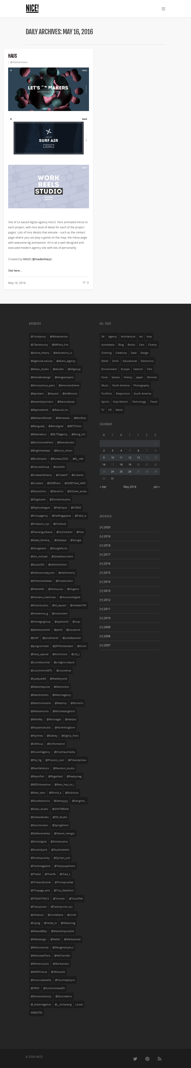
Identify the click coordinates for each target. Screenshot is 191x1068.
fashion (138, 369)
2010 (105, 618)
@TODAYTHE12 (40, 898)
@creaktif (62, 475)
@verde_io (50, 923)
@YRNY (35, 988)
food (104, 377)
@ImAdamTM (78, 605)
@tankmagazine (40, 866)
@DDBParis (54, 483)
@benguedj (37, 426)
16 (103, 464)
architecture (128, 336)
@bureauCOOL (60, 458)
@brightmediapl (40, 450)
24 (112, 471)
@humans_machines (43, 597)
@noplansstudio (41, 727)
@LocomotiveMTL (41, 670)
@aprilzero (37, 393)
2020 (105, 527)
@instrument (60, 613)
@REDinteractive (41, 784)
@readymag (74, 776)
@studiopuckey (40, 857)
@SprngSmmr (60, 825)
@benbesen (63, 418)
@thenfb (50, 874)
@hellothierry (66, 572)
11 (121, 457)
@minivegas (54, 719)
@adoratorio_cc (62, 352)
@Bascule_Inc (60, 409)
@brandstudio (65, 442)
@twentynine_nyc (62, 906)
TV (102, 409)
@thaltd (36, 874)
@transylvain (39, 906)
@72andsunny (39, 344)
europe (125, 369)
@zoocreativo (63, 996)
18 (121, 464)
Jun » (157, 487)
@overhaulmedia (64, 752)
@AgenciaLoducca (41, 361)
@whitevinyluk (40, 963)
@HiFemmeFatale (41, 581)
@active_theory (40, 352)
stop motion (120, 401)
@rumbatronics (40, 800)
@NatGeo (70, 719)
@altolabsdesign (41, 377)
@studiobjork (39, 849)
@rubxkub (71, 792)
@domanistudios (60, 499)
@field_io (80, 515)
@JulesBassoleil (71, 638)
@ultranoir (37, 914)
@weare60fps (39, 931)
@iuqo (76, 621)
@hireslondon (64, 581)
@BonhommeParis (42, 442)
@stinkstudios (59, 841)
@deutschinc (38, 491)
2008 (105, 636)
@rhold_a (55, 792)
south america (142, 393)
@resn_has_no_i (64, 784)
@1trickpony (38, 336)
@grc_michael (39, 556)
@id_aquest (59, 605)
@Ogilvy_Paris (69, 735)
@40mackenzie (59, 336)
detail (104, 361)
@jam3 (58, 629)
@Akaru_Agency (65, 361)
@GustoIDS (37, 564)
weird (119, 409)
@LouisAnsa (63, 670)
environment (109, 369)
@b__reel (78, 458)
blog (121, 344)
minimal (152, 377)
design (144, 352)
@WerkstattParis (40, 955)
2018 (105, 545)
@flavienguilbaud (41, 532)
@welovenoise (39, 947)
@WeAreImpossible (62, 931)
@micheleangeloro (64, 711)
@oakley (52, 735)
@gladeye (60, 540)
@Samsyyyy (61, 800)
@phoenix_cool (54, 760)
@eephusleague (40, 507)
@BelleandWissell (41, 418)
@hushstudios (39, 605)
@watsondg (68, 923)
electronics (147, 361)
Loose (79, 1004)
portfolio (106, 393)
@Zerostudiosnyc (41, 996)
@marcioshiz (61, 686)
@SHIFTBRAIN (60, 809)
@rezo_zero (38, 792)
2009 (105, 627)
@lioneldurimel (40, 662)
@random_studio (64, 768)
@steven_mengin (64, 833)
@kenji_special (39, 654)
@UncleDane (55, 914)
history (128, 377)
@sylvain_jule (62, 857)
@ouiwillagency (40, 752)
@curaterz (37, 483)
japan (139, 377)
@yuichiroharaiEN (54, 988)
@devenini (56, 491)
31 (112, 478)
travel (153, 401)
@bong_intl (78, 434)
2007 (105, 645)
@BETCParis (74, 426)
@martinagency (61, 695)
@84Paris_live (60, 344)
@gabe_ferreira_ (40, 540)
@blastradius (38, 434)
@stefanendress (40, 833)
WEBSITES (36, 1012)
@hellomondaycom (43, 572)
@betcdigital (55, 426)
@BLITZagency (59, 434)
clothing (106, 352)
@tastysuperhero (64, 866)
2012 (105, 600)
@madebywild (58, 678)
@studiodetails (60, 849)
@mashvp (61, 703)
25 (121, 471)
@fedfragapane (61, 515)
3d (102, 336)
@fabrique (60, 507)
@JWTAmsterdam (63, 646)
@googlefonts (58, 548)
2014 (105, 582)
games (116, 377)
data (133, 352)
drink (115, 361)
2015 (105, 573)
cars (141, 344)
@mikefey (37, 719)
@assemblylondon (42, 401)
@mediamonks (40, 711)
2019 (105, 536)
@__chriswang (63, 1004)
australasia (107, 344)
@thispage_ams (40, 890)
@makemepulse (40, 686)
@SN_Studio (60, 817)
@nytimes (37, 735)
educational (130, 361)
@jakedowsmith (40, 629)
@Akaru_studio (40, 369)
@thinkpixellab (64, 882)
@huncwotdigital (70, 597)
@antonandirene (69, 385)
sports (105, 401)
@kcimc (81, 646)
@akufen (58, 369)
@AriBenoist (69, 393)
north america (121, 385)
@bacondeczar (66, 401)
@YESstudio (58, 972)
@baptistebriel (39, 409)
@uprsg (35, 923)
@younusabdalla (41, 980)
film (149, 369)
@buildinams (39, 458)
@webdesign (38, 939)
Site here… (15, 271)
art (141, 336)
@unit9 (71, 914)
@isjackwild (61, 621)
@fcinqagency (39, 515)
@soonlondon (39, 825)
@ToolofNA (76, 898)
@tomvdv (59, 898)
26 (129, 471)
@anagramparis (64, 377)
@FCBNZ (76, 507)
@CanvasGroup (40, 466)
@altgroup (74, 369)
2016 (105, 564)
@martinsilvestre (41, 703)
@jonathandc (50, 638)
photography (141, 385)
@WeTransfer (62, 955)
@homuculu (55, 589)
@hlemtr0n (37, 589)
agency (112, 336)
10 (112, 457)
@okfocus (37, 743)
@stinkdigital (39, 841)
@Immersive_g (39, 613)
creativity (121, 352)
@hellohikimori (57, 564)
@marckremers (39, 695)
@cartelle (59, 466)
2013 (105, 591)
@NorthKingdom (65, 727)
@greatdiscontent (62, 556)
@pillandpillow (77, 760)
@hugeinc (73, 589)
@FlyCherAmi (64, 532)
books (131, 344)
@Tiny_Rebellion (64, 890)
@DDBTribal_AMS (75, 483)
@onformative (56, 743)
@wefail (55, 939)
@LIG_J (75, 654)
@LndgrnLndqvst (64, 662)
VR (110, 409)
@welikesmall (72, 939)
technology (139, 401)
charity (152, 344)
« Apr (103, 487)
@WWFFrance (39, 972)
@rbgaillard (55, 776)
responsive (123, 393)
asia (149, 336)
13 (138, 457)
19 (129, 464)
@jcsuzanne (73, 629)
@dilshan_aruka (77, 491)
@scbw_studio (39, 809)
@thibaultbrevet (41, 882)
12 (129, 457)
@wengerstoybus (62, 947)
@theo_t (65, 874)
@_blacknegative (41, 1004)
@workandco (61, 963)
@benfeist (80, 418)
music (104, 385)
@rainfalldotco (40, 768)
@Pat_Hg (36, 760)
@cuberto (78, 475)
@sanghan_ (79, 800)
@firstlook (59, 524)
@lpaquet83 (38, 678)
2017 (105, 554)
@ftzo (80, 532)
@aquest (53, 393)
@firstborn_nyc (40, 524)
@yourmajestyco (65, 980)
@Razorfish (37, 776)
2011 (105, 609)
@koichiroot (59, 654)
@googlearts (38, 548)
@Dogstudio (38, 499)
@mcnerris (77, 703)
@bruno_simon (63, 450)
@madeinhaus (18, 62)
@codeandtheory (41, 475)
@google (75, 540)
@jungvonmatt (40, 646)
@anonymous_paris (43, 385)
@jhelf (34, 638)
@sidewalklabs (40, 817)
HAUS (12, 56)
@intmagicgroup (41, 621)
